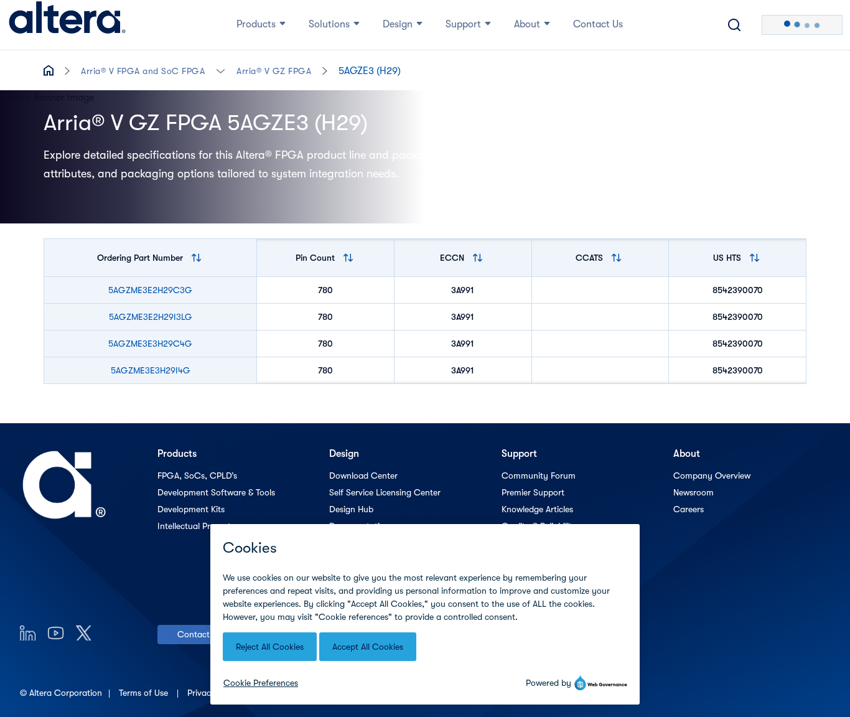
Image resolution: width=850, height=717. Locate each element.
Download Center (363, 475)
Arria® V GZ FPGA (273, 71)
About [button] (527, 24)
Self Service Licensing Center (385, 492)
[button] (220, 70)
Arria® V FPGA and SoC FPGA (143, 71)
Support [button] (463, 24)
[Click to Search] (734, 25)
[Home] (67, 25)
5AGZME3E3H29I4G (150, 370)
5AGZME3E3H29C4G (150, 344)
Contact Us (199, 634)
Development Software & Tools (216, 492)
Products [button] (256, 24)
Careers (688, 509)
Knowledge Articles (537, 509)
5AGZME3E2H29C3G (150, 290)
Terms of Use (144, 693)
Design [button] (398, 24)
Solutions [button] (329, 24)
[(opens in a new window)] (27, 632)
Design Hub (351, 509)
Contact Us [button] (598, 24)
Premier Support (533, 492)
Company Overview (711, 475)
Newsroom (693, 492)
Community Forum (539, 475)
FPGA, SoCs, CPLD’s (197, 475)
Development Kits (191, 509)
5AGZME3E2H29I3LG (150, 317)
